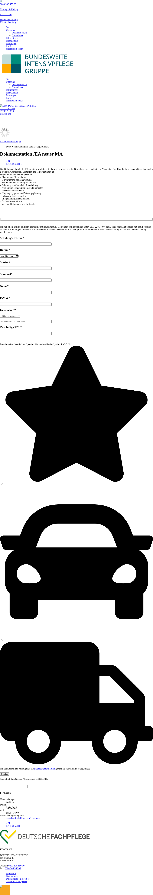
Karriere (10, 46)
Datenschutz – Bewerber (17, 879)
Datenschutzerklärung (44, 768)
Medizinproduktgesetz (16, 881)
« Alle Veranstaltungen (10, 141)
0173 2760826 (7, 111)
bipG (29, 818)
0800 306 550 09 (13, 868)
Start (8, 27)
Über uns (10, 30)
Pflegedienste (12, 38)
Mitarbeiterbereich (14, 49)
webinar (36, 818)
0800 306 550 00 (16, 865)
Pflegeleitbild (12, 40)
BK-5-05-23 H (14, 164)
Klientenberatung (8, 22)
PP (8, 161)
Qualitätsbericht (19, 32)
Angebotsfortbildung (16, 818)
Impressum (11, 873)
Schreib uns (5, 114)
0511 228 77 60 (7, 108)
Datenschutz (12, 876)
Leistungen (11, 43)
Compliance (17, 35)
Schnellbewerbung (9, 19)
